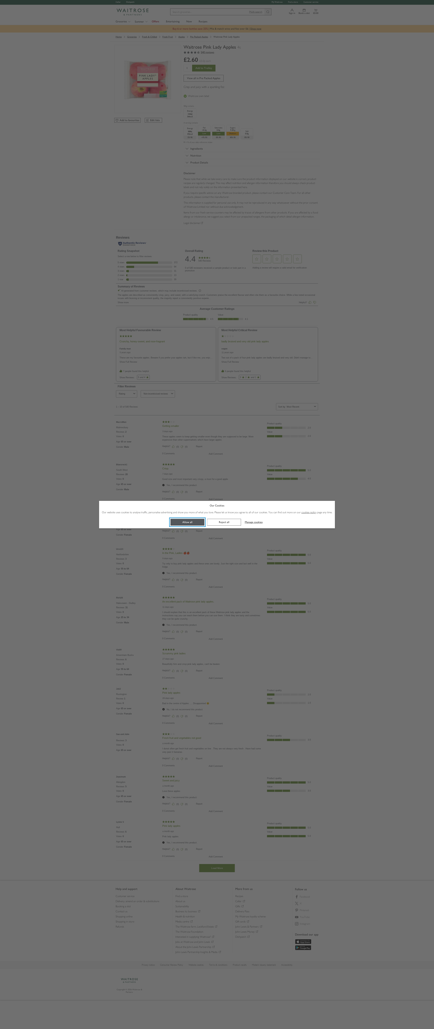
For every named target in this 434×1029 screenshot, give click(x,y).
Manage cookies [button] (254, 522)
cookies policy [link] (309, 512)
